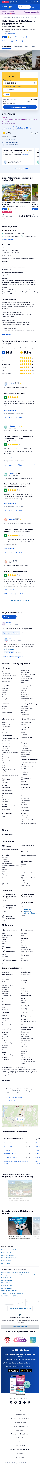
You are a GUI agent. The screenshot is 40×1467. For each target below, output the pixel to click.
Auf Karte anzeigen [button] (9, 33)
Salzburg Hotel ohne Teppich (10, 1291)
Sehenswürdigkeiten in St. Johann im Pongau (16, 1162)
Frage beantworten (12, 633)
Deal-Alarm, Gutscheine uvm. (20, 1418)
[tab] (11, 75)
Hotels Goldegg (6, 1252)
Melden (24, 633)
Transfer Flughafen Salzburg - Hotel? (12, 1293)
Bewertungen (18, 46)
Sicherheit (20, 1453)
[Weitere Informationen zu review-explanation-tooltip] (26, 37)
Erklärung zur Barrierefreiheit (20, 1449)
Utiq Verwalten (20, 1438)
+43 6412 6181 (12, 1100)
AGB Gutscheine (20, 1445)
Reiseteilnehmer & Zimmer (12, 86)
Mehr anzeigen (6, 334)
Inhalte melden (20, 1415)
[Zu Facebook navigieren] (11, 1402)
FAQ (20, 1411)
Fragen (33, 46)
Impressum (20, 1457)
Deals (5, 2)
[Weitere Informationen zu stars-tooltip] (21, 24)
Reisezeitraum (7, 80)
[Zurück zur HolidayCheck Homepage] (7, 7)
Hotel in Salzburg (6, 1277)
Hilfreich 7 (10, 652)
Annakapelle (8, 1146)
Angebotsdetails (26, 1073)
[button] (16, 60)
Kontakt (28, 2)
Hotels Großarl (5, 1263)
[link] (33, 7)
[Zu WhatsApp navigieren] (28, 1402)
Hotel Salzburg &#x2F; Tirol (9, 1296)
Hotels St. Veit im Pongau (9, 1258)
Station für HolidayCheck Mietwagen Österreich (30, 911)
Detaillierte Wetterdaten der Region (20, 1308)
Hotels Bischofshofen (7, 1255)
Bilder (26, 46)
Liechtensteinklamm (11, 1143)
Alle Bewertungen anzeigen (19, 600)
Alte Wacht (7, 1150)
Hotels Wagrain (6, 1260)
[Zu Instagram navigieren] (15, 1402)
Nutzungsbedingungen (20, 1426)
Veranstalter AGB (20, 1422)
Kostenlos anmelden (31, 12)
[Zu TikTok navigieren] (20, 1402)
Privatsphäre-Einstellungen (20, 1434)
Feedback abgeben (20, 1326)
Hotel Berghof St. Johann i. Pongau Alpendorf (15, 1272)
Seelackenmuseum (10, 1157)
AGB (20, 1442)
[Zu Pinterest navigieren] (24, 1402)
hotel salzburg (5, 1283)
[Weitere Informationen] (28, 99)
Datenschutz (20, 1430)
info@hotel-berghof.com (15, 1097)
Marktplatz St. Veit (10, 1154)
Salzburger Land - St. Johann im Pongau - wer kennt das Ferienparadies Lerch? (20, 1275)
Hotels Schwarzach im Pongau (10, 1250)
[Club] (12, 13)
